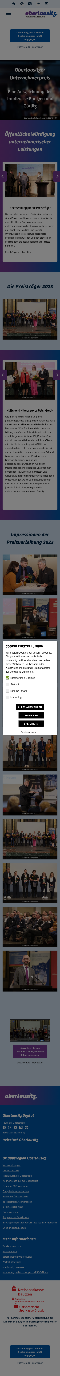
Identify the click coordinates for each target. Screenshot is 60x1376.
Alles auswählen (30, 707)
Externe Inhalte (19, 691)
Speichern (31, 723)
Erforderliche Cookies (22, 678)
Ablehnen (31, 715)
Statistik (14, 684)
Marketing (16, 697)
